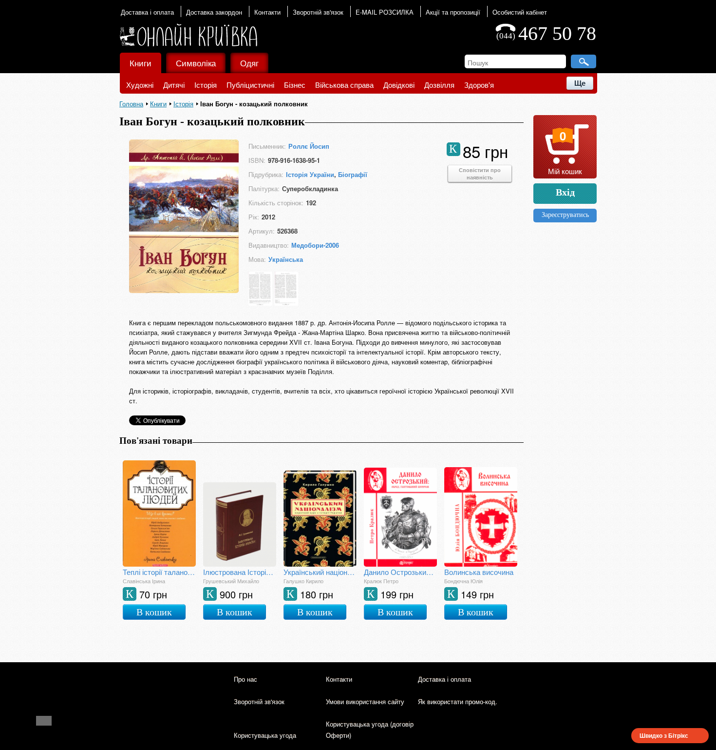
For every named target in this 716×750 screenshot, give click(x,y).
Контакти (267, 12)
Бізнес (294, 84)
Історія (205, 84)
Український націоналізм (320, 572)
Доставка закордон (214, 12)
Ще (579, 83)
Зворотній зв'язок (318, 12)
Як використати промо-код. (457, 701)
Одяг (249, 63)
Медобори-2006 (315, 245)
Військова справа (344, 84)
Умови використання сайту (365, 701)
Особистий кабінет (519, 12)
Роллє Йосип (308, 146)
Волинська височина (478, 572)
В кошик (154, 612)
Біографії (352, 174)
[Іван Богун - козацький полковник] (184, 290)
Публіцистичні (250, 84)
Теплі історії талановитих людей (159, 572)
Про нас (245, 679)
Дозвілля (439, 84)
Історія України (310, 174)
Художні (139, 84)
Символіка (196, 63)
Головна (131, 103)
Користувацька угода (265, 735)
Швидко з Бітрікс (664, 735)
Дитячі (174, 84)
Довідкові (399, 84)
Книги (140, 63)
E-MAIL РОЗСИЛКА (385, 12)
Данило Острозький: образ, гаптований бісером (400, 572)
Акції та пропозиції (453, 12)
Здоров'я (479, 84)
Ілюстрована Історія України (239, 572)
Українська (285, 259)
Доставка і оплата (147, 12)
